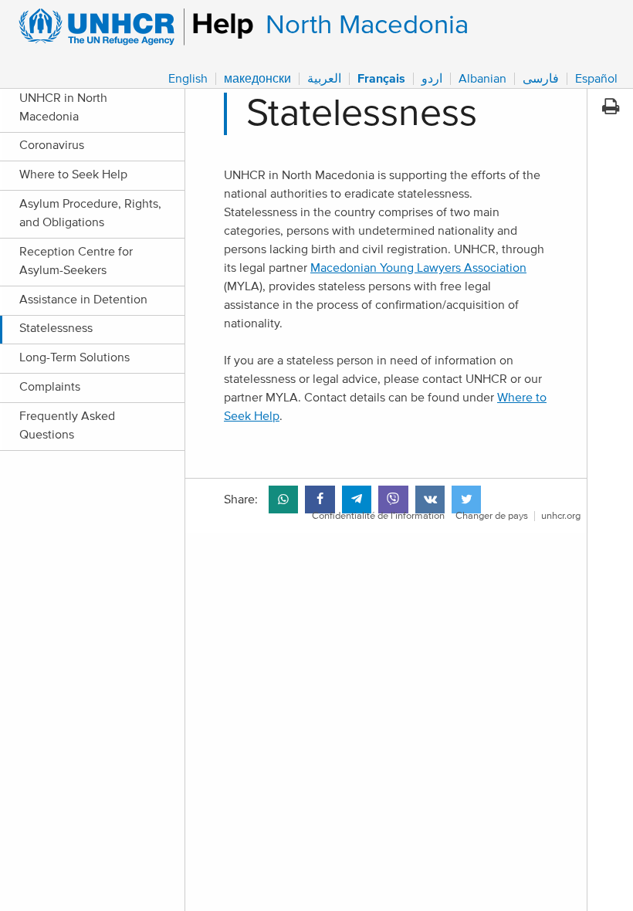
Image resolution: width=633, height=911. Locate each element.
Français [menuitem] (381, 79)
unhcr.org (561, 516)
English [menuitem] (188, 79)
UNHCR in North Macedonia (63, 107)
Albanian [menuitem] (482, 79)
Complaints (49, 387)
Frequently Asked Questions (67, 425)
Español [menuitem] (596, 79)
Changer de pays (491, 516)
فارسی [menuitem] (541, 79)
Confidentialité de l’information (378, 516)
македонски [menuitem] (257, 79)
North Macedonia (367, 25)
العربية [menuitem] (324, 79)
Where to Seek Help (73, 174)
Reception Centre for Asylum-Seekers (76, 261)
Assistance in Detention (83, 299)
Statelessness (56, 328)
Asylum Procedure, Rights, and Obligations (90, 213)
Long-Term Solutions (74, 357)
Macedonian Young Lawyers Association (418, 268)
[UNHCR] (129, 27)
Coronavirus (51, 145)
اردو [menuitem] (431, 79)
